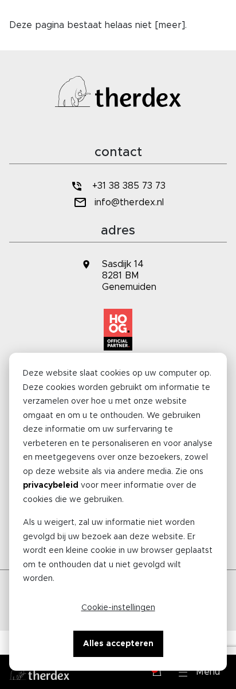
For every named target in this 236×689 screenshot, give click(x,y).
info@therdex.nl (129, 202)
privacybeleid (50, 485)
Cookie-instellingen (118, 608)
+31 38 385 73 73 (129, 185)
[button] (199, 671)
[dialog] (118, 512)
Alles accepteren (118, 644)
